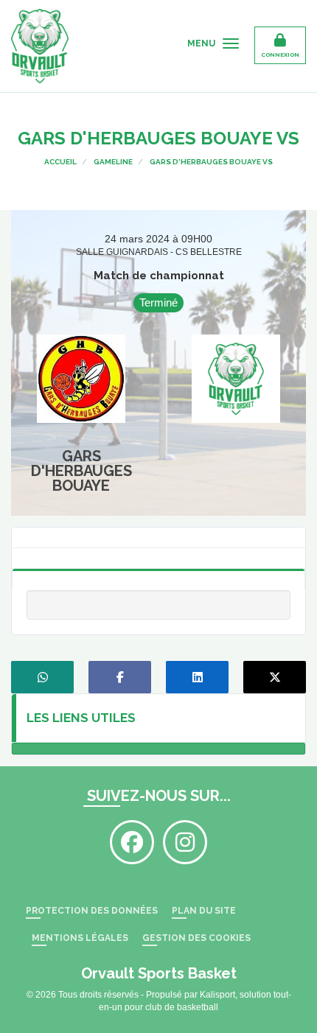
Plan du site (204, 911)
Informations (158, 536)
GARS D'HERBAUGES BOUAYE (81, 470)
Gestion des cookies (196, 938)
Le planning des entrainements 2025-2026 (158, 748)
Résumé (158, 577)
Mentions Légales (80, 938)
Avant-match (158, 556)
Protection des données (92, 911)
